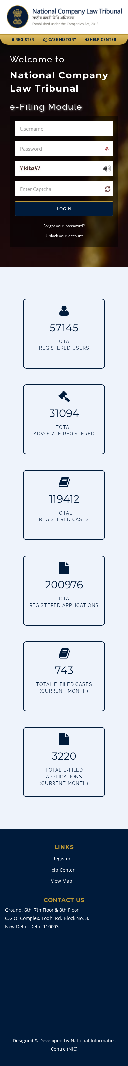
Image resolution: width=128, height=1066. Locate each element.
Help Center (102, 39)
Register (24, 39)
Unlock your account (64, 235)
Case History (61, 39)
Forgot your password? (64, 225)
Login (64, 209)
